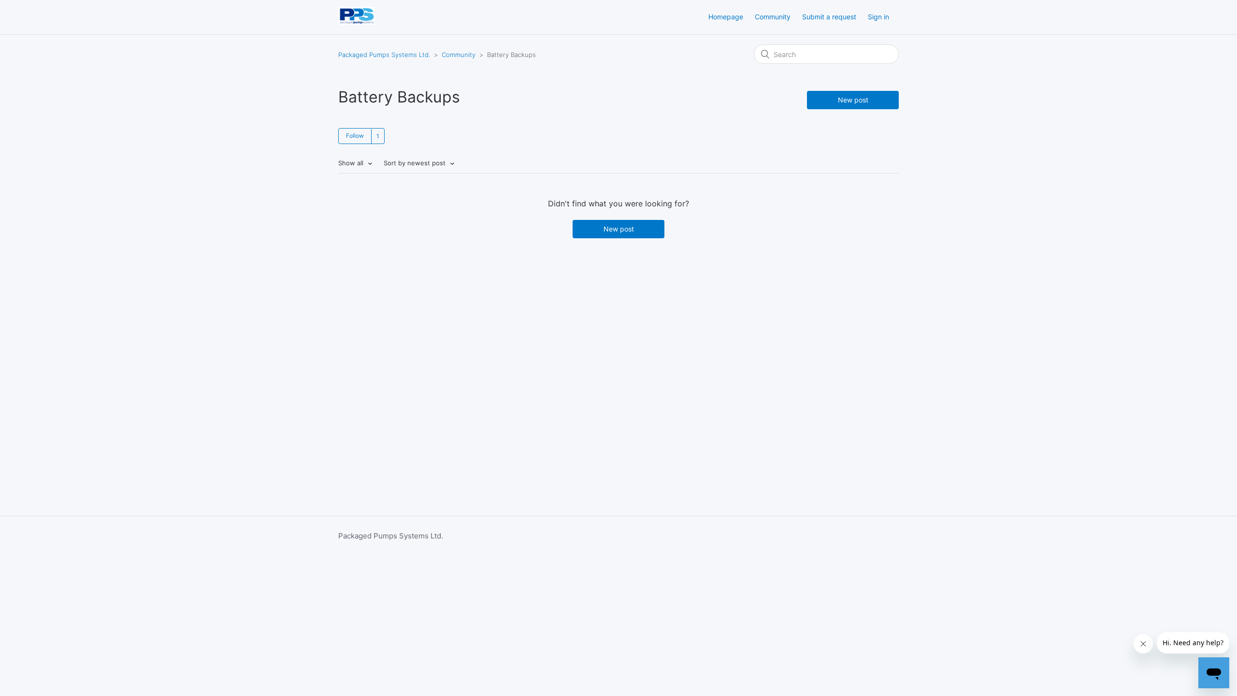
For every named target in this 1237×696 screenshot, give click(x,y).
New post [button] (853, 100)
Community (773, 17)
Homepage (725, 17)
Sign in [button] (878, 17)
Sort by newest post (415, 163)
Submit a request (829, 17)
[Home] (356, 22)
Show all (351, 163)
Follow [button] (355, 135)
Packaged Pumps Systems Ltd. (384, 54)
